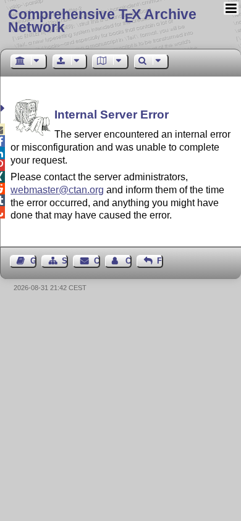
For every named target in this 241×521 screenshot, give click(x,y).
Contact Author (128, 260)
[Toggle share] (4, 108)
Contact (96, 260)
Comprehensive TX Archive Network (102, 20)
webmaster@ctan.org (57, 190)
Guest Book (33, 260)
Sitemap (65, 260)
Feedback (160, 260)
